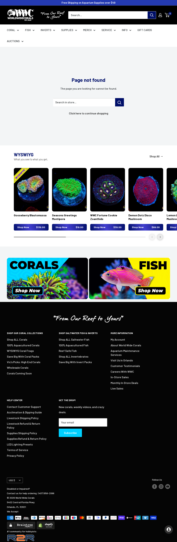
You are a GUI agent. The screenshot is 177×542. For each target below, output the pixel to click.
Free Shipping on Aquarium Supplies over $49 (88, 2)
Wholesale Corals (17, 367)
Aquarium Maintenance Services (125, 352)
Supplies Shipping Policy (22, 433)
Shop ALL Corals (17, 339)
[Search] (151, 15)
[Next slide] (160, 237)
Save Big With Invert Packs (75, 362)
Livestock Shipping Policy (23, 418)
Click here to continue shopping (88, 113)
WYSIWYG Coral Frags (20, 350)
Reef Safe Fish (68, 350)
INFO (125, 30)
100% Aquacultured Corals (23, 345)
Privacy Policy (15, 455)
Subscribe (70, 432)
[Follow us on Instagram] (161, 486)
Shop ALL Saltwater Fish (74, 339)
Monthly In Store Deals (124, 382)
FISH (28, 30)
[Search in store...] (119, 102)
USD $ (12, 480)
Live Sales (117, 388)
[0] (167, 15)
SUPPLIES (67, 30)
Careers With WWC (122, 371)
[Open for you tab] (169, 529)
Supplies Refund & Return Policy (26, 438)
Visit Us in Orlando (122, 360)
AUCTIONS (13, 41)
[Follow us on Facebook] (154, 486)
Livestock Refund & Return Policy (23, 425)
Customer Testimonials (125, 365)
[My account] (160, 15)
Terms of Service (17, 450)
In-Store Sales (120, 377)
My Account (118, 339)
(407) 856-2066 (46, 493)
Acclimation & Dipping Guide (24, 412)
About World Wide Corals (126, 345)
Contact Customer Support (24, 406)
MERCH (87, 30)
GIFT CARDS (144, 30)
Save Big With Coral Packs (23, 356)
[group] (31, 199)
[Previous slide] (152, 237)
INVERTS (46, 30)
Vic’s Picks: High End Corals (23, 362)
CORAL (11, 30)
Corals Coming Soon (19, 373)
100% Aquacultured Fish (73, 345)
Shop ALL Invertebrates (73, 356)
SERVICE (106, 30)
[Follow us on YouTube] (167, 486)
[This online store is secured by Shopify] (45, 523)
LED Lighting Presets (20, 444)
